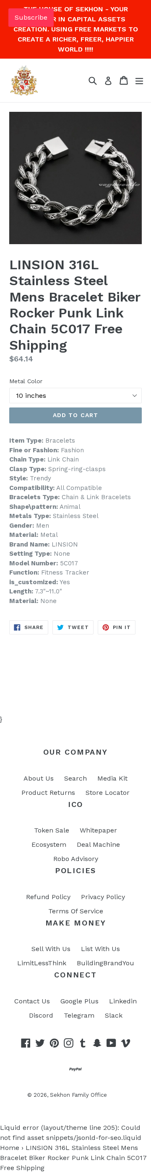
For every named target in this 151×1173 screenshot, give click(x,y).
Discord (41, 1015)
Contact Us (32, 1001)
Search (75, 778)
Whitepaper (98, 830)
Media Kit (112, 778)
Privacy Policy (103, 897)
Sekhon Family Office (78, 1095)
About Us (38, 778)
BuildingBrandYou (105, 963)
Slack (113, 1015)
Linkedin (123, 1001)
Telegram (79, 1015)
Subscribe (31, 17)
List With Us (100, 949)
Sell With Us (50, 949)
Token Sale (51, 830)
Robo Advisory (75, 859)
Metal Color (25, 381)
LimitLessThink (41, 963)
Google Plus (79, 1001)
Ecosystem (48, 844)
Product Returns (48, 793)
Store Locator (108, 793)
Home (9, 1148)
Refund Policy (48, 897)
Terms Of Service (75, 911)
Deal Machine (98, 844)
